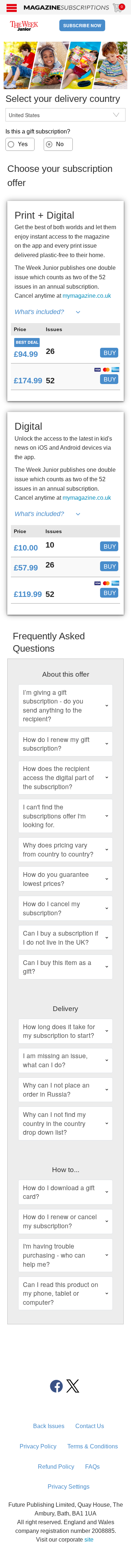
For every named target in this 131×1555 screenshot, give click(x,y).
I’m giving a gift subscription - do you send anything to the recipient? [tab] (53, 705)
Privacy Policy (38, 1446)
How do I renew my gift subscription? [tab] (56, 744)
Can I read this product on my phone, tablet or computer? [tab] (60, 1293)
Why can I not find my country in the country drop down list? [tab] (54, 1123)
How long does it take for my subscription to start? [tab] (59, 1031)
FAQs (92, 1467)
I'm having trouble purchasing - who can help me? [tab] (54, 1254)
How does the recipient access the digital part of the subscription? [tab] (58, 777)
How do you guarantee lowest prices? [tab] (56, 879)
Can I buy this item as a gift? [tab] (57, 967)
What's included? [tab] (39, 311)
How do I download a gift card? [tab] (59, 1192)
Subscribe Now (82, 25)
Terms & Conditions (92, 1446)
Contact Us (89, 1426)
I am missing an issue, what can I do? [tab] (55, 1060)
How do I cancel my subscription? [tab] (51, 908)
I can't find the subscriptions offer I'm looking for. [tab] (54, 815)
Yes (23, 144)
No (60, 144)
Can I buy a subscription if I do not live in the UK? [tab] (60, 937)
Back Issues (48, 1426)
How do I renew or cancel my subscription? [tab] (60, 1221)
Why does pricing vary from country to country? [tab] (58, 849)
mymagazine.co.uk (87, 296)
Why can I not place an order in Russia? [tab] (56, 1089)
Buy (110, 352)
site (89, 1540)
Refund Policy (56, 1467)
